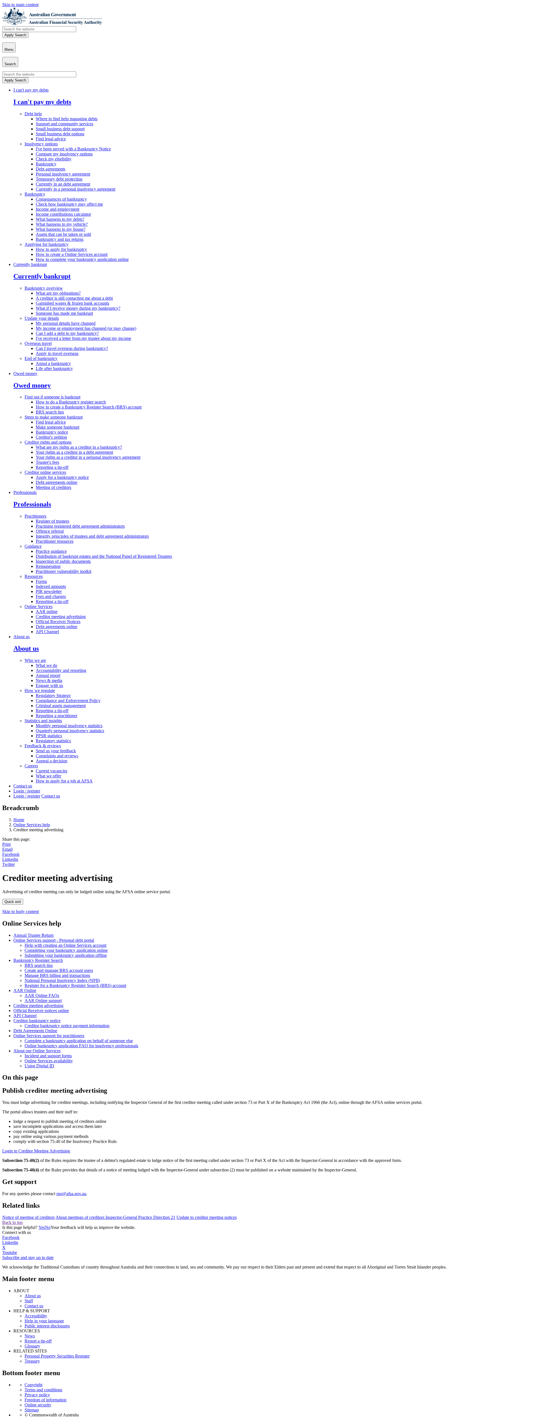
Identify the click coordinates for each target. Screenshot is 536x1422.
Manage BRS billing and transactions (57, 975)
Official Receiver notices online (41, 1010)
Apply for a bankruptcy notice (62, 477)
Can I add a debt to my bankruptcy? (67, 333)
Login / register (26, 791)
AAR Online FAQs (42, 995)
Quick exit (12, 902)
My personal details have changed (65, 323)
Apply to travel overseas (57, 353)
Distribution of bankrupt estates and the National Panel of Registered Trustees (104, 556)
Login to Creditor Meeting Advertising (36, 1151)
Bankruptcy (46, 164)
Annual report (48, 675)
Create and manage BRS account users (59, 970)
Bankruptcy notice (52, 432)
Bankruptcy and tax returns (59, 239)
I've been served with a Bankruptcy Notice (73, 148)
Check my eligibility (53, 159)
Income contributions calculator (63, 214)
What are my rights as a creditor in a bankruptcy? (79, 447)
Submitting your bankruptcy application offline (66, 955)
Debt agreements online (56, 482)
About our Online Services (37, 1050)
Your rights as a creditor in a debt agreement (74, 452)
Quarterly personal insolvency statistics (70, 730)
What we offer (48, 776)
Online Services (38, 606)
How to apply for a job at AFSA (64, 781)
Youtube (9, 1252)
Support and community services (64, 123)
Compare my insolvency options (64, 154)
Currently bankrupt (30, 264)
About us (21, 636)
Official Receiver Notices (58, 621)
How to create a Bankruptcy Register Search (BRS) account (89, 407)
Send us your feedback (56, 750)
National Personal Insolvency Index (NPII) (62, 980)
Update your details (42, 318)
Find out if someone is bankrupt (52, 397)
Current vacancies (51, 770)
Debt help (33, 113)
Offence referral (50, 531)
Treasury (32, 1361)
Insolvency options (41, 143)
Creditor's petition (51, 437)
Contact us (22, 786)
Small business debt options (60, 133)
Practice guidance (51, 551)
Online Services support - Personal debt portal (53, 940)
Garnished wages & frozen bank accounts (72, 303)
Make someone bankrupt (57, 427)
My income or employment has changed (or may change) (86, 328)
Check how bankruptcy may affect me (69, 204)
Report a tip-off (38, 1341)
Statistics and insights (43, 720)
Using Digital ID (39, 1065)
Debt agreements (50, 169)
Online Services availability (49, 1060)
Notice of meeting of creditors (28, 1217)
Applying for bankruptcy (46, 244)
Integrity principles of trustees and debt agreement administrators (92, 536)
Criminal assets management (61, 705)
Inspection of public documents (63, 561)
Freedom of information (45, 1399)
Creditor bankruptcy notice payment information (67, 1025)
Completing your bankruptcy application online (66, 950)
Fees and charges (51, 596)
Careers (31, 765)
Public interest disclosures (47, 1325)
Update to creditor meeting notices (206, 1217)
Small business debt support (60, 128)
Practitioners (35, 516)
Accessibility (36, 1315)
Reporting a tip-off (52, 467)
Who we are (35, 660)
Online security (38, 1404)
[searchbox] (39, 29)
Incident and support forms (48, 1055)
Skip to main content (20, 4)
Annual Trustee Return (33, 935)
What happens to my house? (60, 229)
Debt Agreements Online (35, 1030)
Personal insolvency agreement (63, 174)
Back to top (12, 1222)
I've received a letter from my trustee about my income (83, 338)
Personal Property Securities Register (57, 1356)
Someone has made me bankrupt (64, 313)
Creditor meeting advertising (61, 616)
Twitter (8, 864)
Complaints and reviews (57, 755)
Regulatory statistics (53, 740)
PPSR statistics (49, 735)
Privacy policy (37, 1394)
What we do (46, 665)
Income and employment (57, 209)
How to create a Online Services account (71, 254)
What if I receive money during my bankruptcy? (78, 308)
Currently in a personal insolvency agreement (75, 189)
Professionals (25, 492)
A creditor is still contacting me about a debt (74, 298)
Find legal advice (51, 138)
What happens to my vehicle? (62, 224)
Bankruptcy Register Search (38, 960)
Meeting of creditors (53, 487)
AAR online (47, 611)
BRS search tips (50, 412)
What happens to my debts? (60, 219)
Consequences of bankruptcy (61, 199)
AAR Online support (43, 1000)
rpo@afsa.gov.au (71, 1193)
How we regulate (40, 690)
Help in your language (44, 1320)
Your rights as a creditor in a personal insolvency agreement (88, 457)
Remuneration (48, 566)
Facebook (11, 854)
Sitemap (32, 1409)
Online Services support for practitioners (48, 1035)
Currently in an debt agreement (63, 184)
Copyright (33, 1384)
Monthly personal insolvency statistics (69, 725)
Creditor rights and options (48, 442)
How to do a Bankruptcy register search (71, 402)
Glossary (32, 1346)
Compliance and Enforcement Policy (68, 700)
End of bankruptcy (41, 358)
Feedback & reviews (43, 745)
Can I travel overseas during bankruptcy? (72, 348)
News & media (49, 680)
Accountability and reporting (61, 670)
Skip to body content (20, 911)
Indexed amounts (51, 586)
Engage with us (49, 685)
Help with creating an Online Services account (65, 945)
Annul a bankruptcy (53, 363)
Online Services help (31, 824)
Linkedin (10, 859)
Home (18, 819)
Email (7, 849)
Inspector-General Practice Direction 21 (140, 1217)
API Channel (47, 631)
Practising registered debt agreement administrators (80, 526)
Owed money (25, 373)
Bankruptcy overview (44, 288)
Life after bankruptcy (54, 368)
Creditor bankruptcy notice (37, 1020)
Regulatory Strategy (53, 695)
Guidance (33, 546)
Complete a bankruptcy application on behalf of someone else (79, 1040)
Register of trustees (52, 521)
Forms (41, 581)
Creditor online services (45, 472)
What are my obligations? (58, 293)
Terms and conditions (43, 1389)
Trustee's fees (47, 462)
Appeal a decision (51, 760)
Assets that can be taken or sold (63, 234)
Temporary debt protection (59, 179)
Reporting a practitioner (56, 715)
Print (6, 844)
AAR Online (24, 990)
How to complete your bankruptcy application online (82, 259)
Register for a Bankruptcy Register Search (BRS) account (75, 985)
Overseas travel (38, 343)
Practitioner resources (54, 541)
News (30, 1336)
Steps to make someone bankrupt (54, 417)
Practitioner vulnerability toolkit (63, 571)
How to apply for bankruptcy (61, 249)
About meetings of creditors (81, 1217)
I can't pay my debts (31, 90)
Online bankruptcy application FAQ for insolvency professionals (81, 1045)
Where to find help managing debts (66, 118)
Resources (34, 576)
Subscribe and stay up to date (28, 1257)
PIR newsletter (49, 591)
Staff (29, 1300)
